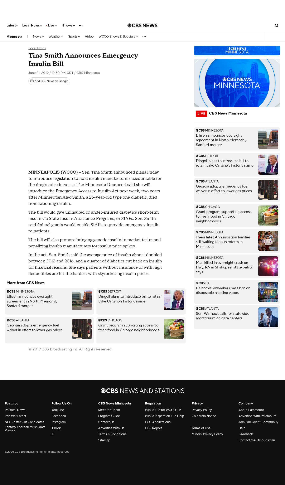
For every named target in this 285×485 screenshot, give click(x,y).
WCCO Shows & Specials (117, 37)
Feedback (245, 434)
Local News (31, 25)
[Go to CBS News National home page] (142, 25)
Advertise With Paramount (257, 416)
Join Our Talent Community (258, 422)
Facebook (59, 416)
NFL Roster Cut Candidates (24, 422)
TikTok (56, 428)
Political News (15, 410)
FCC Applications (157, 422)
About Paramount (251, 410)
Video (89, 37)
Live (51, 25)
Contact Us (106, 422)
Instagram (59, 422)
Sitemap (104, 440)
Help (241, 428)
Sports (73, 37)
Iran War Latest (15, 416)
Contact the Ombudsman (256, 440)
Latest (11, 25)
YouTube (58, 410)
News (37, 37)
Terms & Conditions (112, 434)
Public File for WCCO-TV (163, 410)
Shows (67, 25)
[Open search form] (277, 25)
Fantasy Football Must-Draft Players (25, 428)
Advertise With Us (111, 428)
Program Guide (109, 416)
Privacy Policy (202, 410)
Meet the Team (109, 410)
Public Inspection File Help (164, 416)
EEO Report (153, 428)
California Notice (204, 416)
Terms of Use (201, 428)
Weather (55, 37)
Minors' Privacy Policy (207, 434)
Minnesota (14, 37)
